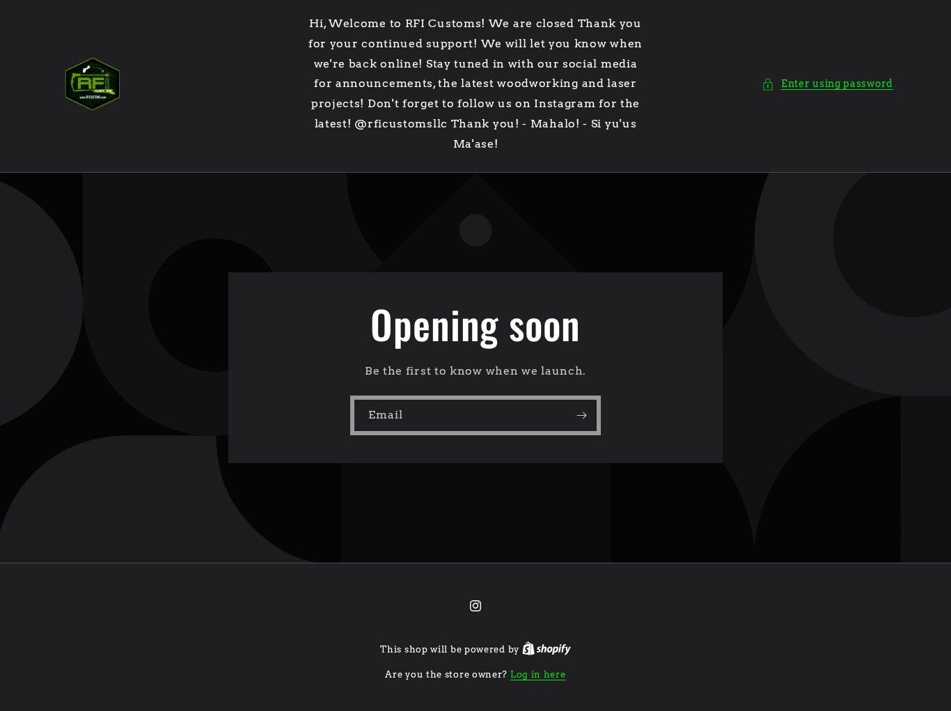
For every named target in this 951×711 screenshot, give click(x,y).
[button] (827, 84)
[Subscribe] (581, 415)
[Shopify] (546, 649)
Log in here (538, 674)
